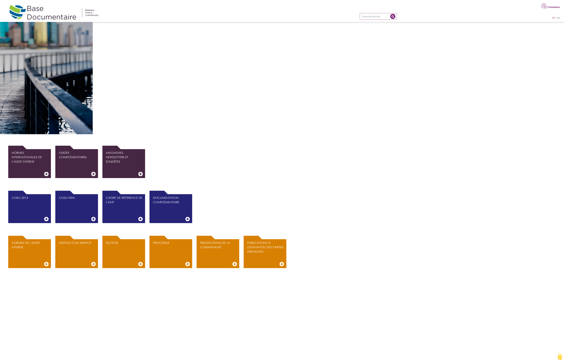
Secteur (112, 242)
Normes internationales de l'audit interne (27, 157)
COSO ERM (67, 197)
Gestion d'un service (75, 242)
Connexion (553, 7)
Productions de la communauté (215, 245)
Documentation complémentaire (166, 200)
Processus (161, 242)
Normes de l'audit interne (26, 245)
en (558, 17)
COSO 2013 (20, 197)
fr (553, 17)
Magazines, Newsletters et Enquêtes (117, 157)
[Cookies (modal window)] (560, 357)
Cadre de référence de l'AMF (124, 200)
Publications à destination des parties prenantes (265, 247)
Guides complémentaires (73, 155)
